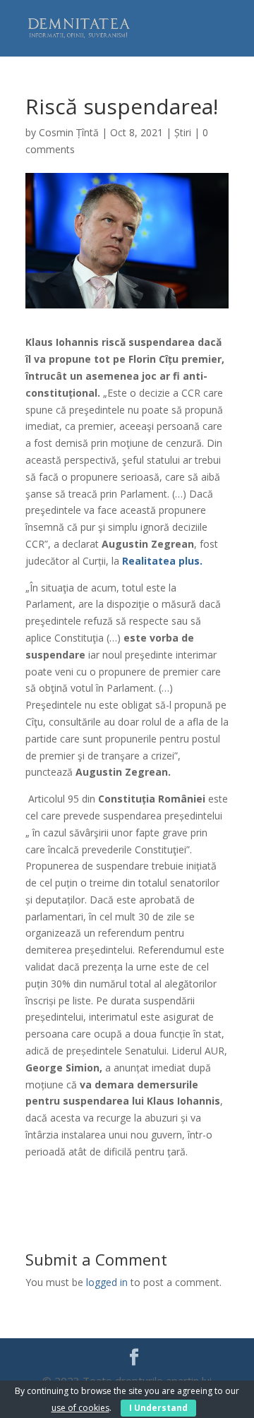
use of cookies (80, 1408)
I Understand (158, 1408)
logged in (107, 1282)
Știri (182, 132)
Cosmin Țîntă (69, 132)
